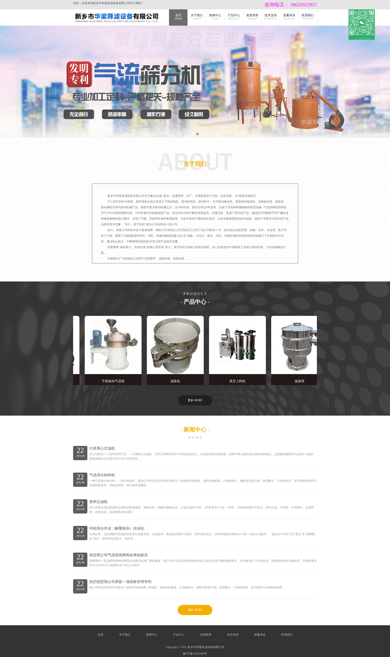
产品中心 (234, 17)
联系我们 (308, 17)
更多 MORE (195, 400)
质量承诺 (289, 17)
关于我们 (197, 17)
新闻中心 (215, 17)
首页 (178, 17)
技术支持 (271, 17)
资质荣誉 (252, 17)
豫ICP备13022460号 (195, 653)
